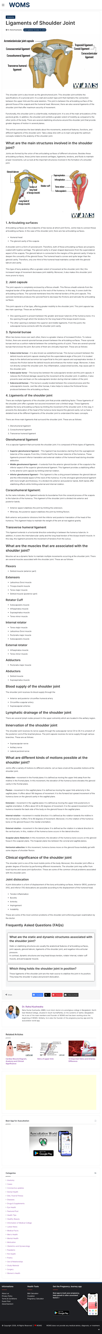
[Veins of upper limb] (51, 1048)
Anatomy (10, 17)
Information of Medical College (19, 1223)
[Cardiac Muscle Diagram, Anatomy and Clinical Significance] (19, 1048)
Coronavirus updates (15, 1188)
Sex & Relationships (15, 1262)
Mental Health (12, 1238)
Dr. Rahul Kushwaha (15, 30)
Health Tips (11, 1215)
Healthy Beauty (13, 1219)
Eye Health (11, 1207)
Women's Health (13, 1273)
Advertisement (7, 1304)
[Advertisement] (51, 1092)
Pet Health (11, 1254)
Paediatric (11, 1250)
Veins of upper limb (45, 1059)
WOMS (39, 1325)
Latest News (12, 1227)
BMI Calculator (32, 1293)
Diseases (10, 1200)
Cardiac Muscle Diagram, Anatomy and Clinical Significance (16, 1061)
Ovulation (31, 1296)
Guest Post (6, 1301)
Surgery (10, 1269)
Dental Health (12, 1192)
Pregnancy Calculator (35, 1299)
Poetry (10, 1258)
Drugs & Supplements (16, 1203)
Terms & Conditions (9, 1299)
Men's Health (12, 1234)
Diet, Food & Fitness (15, 1196)
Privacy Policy (7, 1296)
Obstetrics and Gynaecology (18, 1246)
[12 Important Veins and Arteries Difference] (82, 1048)
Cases (9, 1184)
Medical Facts (12, 1231)
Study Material (13, 1265)
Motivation (11, 1242)
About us (5, 1293)
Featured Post (12, 1211)
